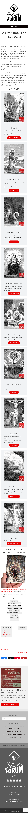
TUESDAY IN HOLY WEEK (14, 606)
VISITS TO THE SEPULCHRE (14, 613)
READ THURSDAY (14, 342)
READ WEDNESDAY (14, 293)
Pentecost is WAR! (14, 740)
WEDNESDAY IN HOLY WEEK (14, 608)
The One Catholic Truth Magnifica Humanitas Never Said (14, 734)
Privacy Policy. (16, 811)
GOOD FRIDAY (14, 615)
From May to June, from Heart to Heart (14, 731)
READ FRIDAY (14, 445)
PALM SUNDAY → (22, 652)
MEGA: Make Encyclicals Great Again (14, 737)
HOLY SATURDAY (14, 617)
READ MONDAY (14, 190)
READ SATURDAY (14, 496)
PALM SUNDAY (14, 601)
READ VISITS (14, 392)
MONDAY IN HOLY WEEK (14, 603)
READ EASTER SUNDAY (14, 543)
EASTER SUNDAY (14, 620)
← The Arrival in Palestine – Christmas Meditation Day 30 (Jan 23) (13, 648)
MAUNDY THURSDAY (14, 610)
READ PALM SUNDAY (14, 137)
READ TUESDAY (14, 242)
